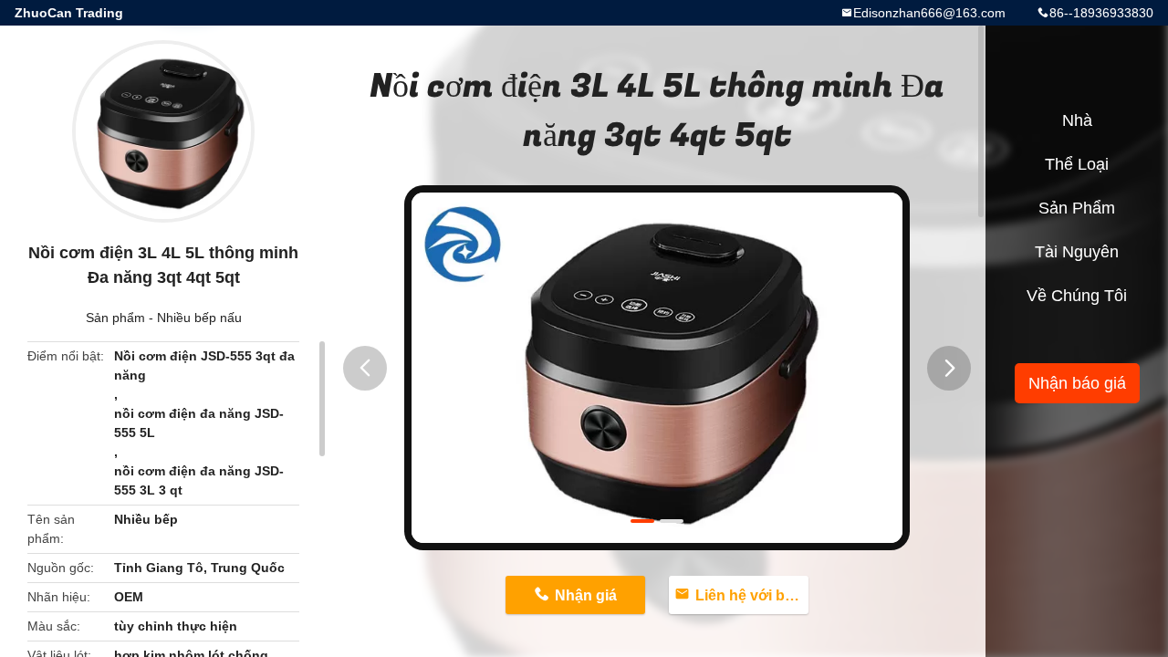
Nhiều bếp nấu (199, 317)
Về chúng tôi (1077, 296)
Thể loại (1077, 164)
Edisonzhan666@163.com (929, 12)
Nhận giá (586, 595)
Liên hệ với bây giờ (752, 595)
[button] (365, 368)
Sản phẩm (115, 317)
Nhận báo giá (1077, 383)
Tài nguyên (1077, 252)
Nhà (1077, 120)
